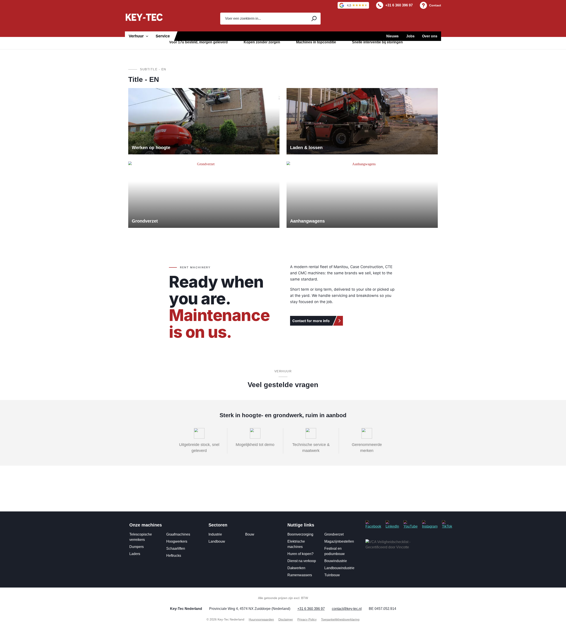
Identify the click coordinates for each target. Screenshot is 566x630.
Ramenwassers (299, 575)
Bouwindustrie (335, 561)
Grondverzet (334, 534)
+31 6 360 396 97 (399, 5)
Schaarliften (175, 548)
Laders (134, 554)
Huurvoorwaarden (261, 619)
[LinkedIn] (392, 524)
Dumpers (136, 547)
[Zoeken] (313, 18)
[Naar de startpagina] (144, 17)
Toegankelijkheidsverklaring (340, 619)
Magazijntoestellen (339, 541)
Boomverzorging (300, 534)
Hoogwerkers (176, 541)
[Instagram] (430, 524)
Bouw (249, 534)
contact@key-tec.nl (347, 609)
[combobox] (263, 18)
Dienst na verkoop (301, 561)
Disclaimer (285, 619)
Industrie (215, 534)
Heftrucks (173, 555)
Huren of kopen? (300, 554)
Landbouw (216, 541)
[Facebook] (373, 524)
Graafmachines (178, 534)
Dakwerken (296, 568)
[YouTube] (410, 524)
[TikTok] (447, 524)
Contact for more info (311, 321)
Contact (435, 5)
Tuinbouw (332, 575)
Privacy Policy (307, 619)
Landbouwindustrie (339, 568)
